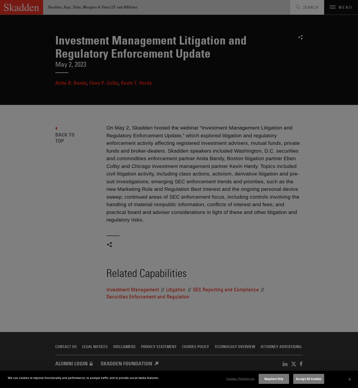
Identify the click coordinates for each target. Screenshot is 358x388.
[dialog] (179, 379)
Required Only (273, 379)
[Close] (349, 379)
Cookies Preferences (240, 379)
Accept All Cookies (308, 379)
